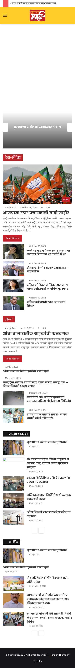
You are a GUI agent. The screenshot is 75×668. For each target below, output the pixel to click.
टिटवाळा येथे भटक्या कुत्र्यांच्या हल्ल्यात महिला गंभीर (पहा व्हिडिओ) (49, 399)
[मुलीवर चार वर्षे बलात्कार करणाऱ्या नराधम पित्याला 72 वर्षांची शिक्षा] (13, 251)
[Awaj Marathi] (37, 15)
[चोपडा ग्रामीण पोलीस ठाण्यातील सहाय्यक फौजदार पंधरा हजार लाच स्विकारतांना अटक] (13, 600)
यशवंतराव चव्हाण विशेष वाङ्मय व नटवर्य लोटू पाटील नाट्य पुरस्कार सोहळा (48, 463)
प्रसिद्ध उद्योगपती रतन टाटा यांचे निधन (46, 304)
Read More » (12, 238)
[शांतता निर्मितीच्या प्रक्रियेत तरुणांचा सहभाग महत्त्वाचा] (13, 483)
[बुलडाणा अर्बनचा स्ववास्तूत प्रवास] (13, 447)
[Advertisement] (37, 66)
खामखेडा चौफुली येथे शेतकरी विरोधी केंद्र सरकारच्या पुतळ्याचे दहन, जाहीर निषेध (49, 618)
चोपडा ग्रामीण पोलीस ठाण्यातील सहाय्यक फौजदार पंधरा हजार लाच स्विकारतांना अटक (48, 599)
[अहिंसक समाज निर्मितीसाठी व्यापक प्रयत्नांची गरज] (13, 500)
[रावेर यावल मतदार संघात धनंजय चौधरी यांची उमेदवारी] (13, 415)
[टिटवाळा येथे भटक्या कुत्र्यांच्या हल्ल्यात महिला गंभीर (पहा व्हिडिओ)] (13, 398)
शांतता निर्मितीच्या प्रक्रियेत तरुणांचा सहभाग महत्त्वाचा (33, 3)
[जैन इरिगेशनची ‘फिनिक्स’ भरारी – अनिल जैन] (13, 583)
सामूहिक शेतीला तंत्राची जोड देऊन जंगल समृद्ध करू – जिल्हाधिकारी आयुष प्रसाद (35, 384)
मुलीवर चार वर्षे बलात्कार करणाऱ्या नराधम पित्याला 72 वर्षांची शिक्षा (48, 252)
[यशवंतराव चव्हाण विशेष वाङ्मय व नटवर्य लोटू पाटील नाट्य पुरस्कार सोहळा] (13, 465)
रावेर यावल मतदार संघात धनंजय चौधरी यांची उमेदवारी (47, 416)
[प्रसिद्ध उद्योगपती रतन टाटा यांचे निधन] (13, 303)
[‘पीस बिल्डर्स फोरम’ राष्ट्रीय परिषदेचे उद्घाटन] (13, 517)
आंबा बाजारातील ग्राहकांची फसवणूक (36, 333)
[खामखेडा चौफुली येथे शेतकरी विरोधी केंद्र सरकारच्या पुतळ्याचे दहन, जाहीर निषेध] (13, 619)
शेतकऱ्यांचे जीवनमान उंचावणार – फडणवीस (47, 270)
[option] (37, 127)
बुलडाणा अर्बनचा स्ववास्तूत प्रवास (37, 127)
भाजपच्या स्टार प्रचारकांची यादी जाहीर (36, 213)
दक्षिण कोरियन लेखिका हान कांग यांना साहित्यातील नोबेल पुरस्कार (47, 287)
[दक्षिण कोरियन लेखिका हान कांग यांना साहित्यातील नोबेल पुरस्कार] (13, 286)
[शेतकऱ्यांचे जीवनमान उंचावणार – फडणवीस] (13, 268)
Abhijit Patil (11, 207)
